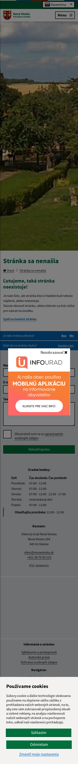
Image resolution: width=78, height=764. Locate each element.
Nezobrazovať (52, 352)
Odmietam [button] (39, 744)
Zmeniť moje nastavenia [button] (39, 754)
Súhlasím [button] (38, 732)
